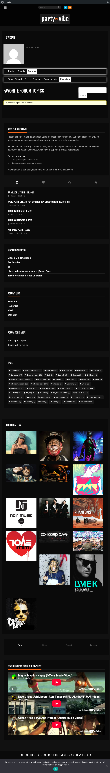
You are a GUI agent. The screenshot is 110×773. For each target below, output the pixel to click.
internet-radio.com (19, 384)
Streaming (16, 402)
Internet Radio (40, 384)
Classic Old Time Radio (19, 258)
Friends (21, 71)
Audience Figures (33, 371)
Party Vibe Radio (85, 388)
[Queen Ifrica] (21, 442)
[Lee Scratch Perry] (54, 446)
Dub (50, 375)
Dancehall (16, 375)
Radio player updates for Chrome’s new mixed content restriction (39, 201)
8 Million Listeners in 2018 (20, 220)
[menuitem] (2, 2)
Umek (43, 402)
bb (9, 267)
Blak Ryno (67, 371)
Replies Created (33, 79)
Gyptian (85, 379)
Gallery (46, 755)
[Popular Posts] (43, 182)
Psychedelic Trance (61, 393)
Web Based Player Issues (19, 229)
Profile (11, 71)
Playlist (30, 393)
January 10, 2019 (16, 233)
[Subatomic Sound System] (88, 446)
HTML (98, 379)
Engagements (50, 79)
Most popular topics (17, 340)
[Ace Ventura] (88, 541)
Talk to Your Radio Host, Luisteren (25, 276)
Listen (55, 755)
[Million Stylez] (21, 473)
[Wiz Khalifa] (54, 569)
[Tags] (96, 182)
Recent (69, 645)
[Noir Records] (21, 513)
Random (93, 645)
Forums (32, 71)
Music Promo (48, 388)
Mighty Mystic (17, 388)
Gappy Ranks (43, 379)
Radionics (13, 306)
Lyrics (85, 384)
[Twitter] (65, 7)
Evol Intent (92, 375)
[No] (106, 766)
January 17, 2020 (16, 215)
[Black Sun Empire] (88, 513)
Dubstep (77, 375)
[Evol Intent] (21, 546)
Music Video (66, 388)
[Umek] (88, 574)
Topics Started (15, 79)
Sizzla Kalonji (95, 397)
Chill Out (96, 371)
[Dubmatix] (21, 614)
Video (56, 402)
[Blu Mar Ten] (54, 508)
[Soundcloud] (70, 7)
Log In (88, 755)
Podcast (44, 393)
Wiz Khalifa (86, 402)
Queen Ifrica (81, 393)
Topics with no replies (18, 345)
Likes (44, 645)
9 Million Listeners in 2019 (20, 211)
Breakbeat (82, 371)
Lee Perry (71, 384)
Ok (55, 769)
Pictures (15, 393)
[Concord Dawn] (54, 537)
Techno (30, 402)
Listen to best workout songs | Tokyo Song (29, 271)
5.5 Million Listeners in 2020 (21, 192)
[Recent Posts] (17, 182)
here (58, 170)
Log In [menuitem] (8, 2)
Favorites (65, 79)
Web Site (12, 315)
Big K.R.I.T (51, 371)
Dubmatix (62, 375)
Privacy (79, 755)
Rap (31, 397)
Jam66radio (14, 262)
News (71, 755)
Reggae (45, 397)
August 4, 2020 (15, 205)
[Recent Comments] (70, 182)
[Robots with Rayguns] (88, 479)
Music (11, 310)
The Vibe (12, 301)
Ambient (15, 371)
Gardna (59, 379)
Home (21, 755)
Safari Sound (62, 397)
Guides (72, 379)
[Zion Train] (54, 473)
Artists (29, 755)
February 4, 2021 (16, 196)
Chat (38, 755)
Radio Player (17, 397)
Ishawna (57, 384)
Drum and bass (34, 375)
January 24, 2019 (16, 224)
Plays (20, 645)
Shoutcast (78, 397)
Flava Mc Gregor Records (21, 379)
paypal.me (20, 156)
